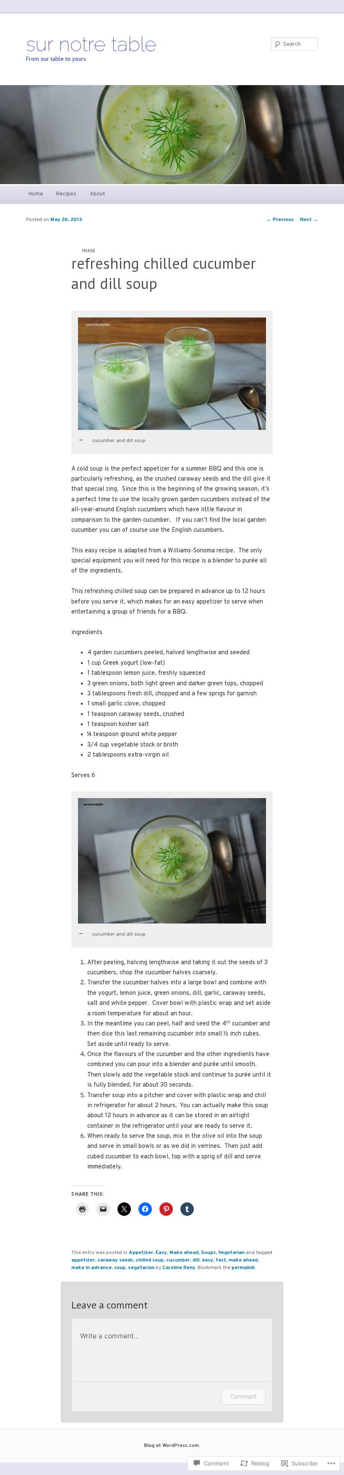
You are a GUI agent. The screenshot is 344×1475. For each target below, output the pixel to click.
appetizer (83, 1260)
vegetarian (141, 1267)
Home (36, 194)
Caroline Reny (178, 1267)
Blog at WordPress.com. (172, 1445)
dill (196, 1260)
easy (207, 1260)
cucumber (178, 1260)
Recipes (66, 194)
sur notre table (91, 44)
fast (221, 1260)
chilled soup (150, 1260)
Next (309, 219)
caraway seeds (115, 1260)
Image (89, 250)
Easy (161, 1252)
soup (119, 1267)
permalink (243, 1267)
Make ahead (183, 1252)
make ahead (243, 1260)
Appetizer (141, 1252)
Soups (208, 1252)
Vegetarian (231, 1252)
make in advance (91, 1267)
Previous (280, 219)
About (97, 194)
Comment (243, 1396)
